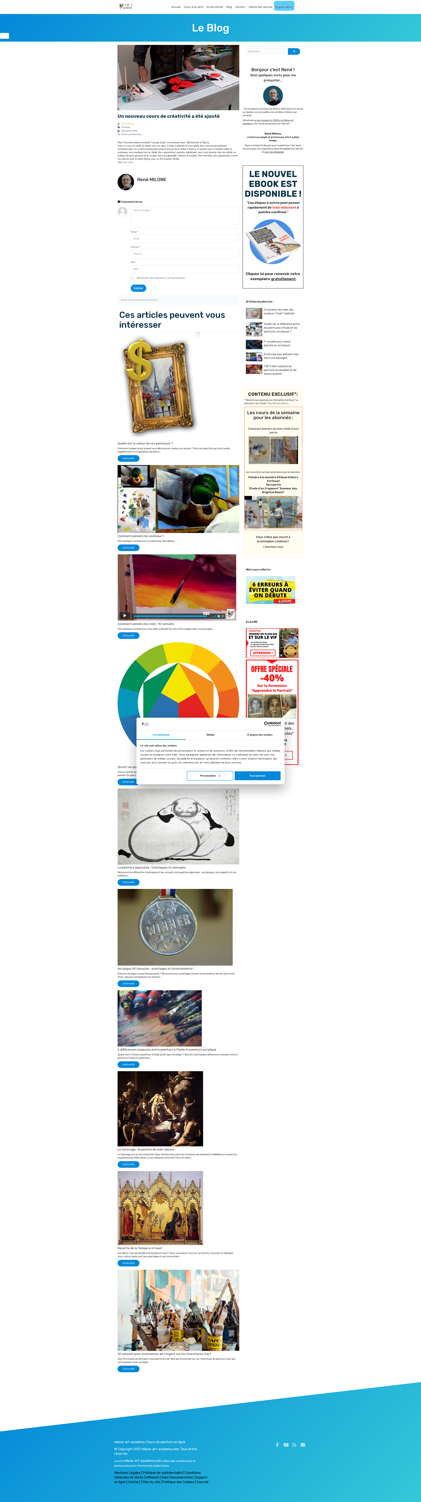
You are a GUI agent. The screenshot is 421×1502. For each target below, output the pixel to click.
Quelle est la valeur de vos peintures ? (145, 443)
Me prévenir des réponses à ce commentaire (160, 278)
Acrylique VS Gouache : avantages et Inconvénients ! (156, 969)
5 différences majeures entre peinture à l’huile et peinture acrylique (167, 1049)
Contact (240, 7)
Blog (229, 7)
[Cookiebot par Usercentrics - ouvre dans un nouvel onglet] (266, 723)
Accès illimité (215, 7)
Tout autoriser (257, 775)
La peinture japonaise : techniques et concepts (152, 867)
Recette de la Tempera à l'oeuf (140, 1248)
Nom (133, 262)
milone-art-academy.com (142, 1461)
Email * (134, 232)
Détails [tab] (211, 734)
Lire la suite (129, 458)
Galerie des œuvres (260, 7)
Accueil (176, 7)
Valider (138, 288)
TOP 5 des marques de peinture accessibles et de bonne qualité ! (280, 370)
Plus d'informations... (279, 403)
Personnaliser (208, 775)
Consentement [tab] (161, 734)
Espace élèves (284, 7)
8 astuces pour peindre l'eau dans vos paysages (281, 356)
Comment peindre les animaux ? (141, 536)
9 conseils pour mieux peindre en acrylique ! (277, 343)
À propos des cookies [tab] (259, 734)
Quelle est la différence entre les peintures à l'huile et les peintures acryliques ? (282, 327)
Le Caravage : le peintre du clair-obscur (146, 1149)
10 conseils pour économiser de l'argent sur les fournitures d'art (164, 1354)
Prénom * (136, 247)
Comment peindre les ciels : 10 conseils (146, 624)
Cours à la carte (193, 7)
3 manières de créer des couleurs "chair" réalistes (279, 311)
